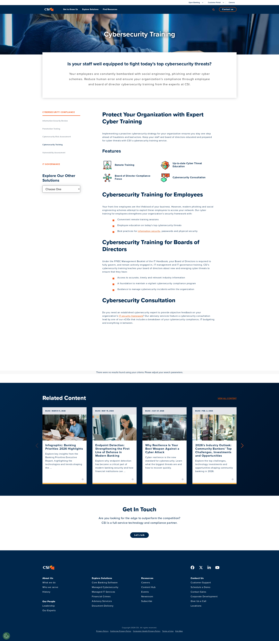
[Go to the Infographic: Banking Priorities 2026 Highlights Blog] (64, 427)
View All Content (227, 398)
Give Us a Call (198, 601)
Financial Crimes (101, 596)
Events (145, 591)
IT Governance (51, 164)
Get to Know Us (70, 9)
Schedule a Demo (200, 587)
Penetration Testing (51, 128)
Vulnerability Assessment (53, 152)
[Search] (213, 9)
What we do (49, 582)
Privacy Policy (102, 631)
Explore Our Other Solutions (58, 178)
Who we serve (50, 587)
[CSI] (49, 9)
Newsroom (147, 596)
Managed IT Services (103, 591)
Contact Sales (198, 591)
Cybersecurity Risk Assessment (56, 136)
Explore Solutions (90, 9)
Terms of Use (168, 631)
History (46, 591)
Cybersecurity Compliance (58, 112)
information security (149, 231)
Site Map (179, 631)
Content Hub (148, 587)
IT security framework (131, 316)
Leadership (48, 605)
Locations (196, 605)
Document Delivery (102, 605)
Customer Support (201, 582)
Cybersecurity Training (52, 144)
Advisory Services (102, 601)
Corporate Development (204, 596)
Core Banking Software (105, 582)
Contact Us (227, 9)
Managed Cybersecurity (105, 587)
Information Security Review (55, 120)
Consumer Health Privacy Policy (146, 631)
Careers (145, 582)
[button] (242, 445)
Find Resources (110, 9)
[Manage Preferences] (6, 636)
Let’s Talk (139, 535)
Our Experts (49, 610)
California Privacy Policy (120, 631)
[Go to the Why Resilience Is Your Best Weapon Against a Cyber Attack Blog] (164, 427)
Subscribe (146, 601)
